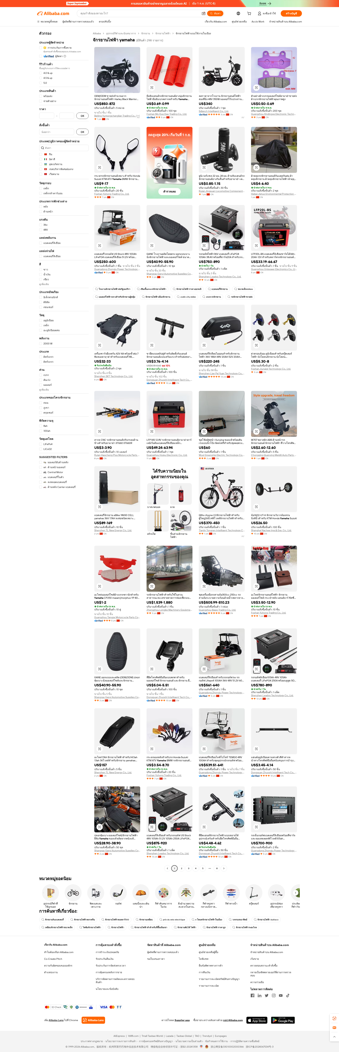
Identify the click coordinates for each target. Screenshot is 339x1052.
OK (82, 115)
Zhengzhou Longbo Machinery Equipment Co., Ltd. (169, 609)
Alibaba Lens (56, 1020)
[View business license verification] (201, 1046)
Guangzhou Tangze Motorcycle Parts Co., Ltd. (117, 617)
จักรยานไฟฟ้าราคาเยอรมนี (188, 289)
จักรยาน (145, 33)
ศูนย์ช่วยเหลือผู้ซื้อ (208, 952)
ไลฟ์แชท (203, 958)
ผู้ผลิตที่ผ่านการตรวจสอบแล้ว (163, 952)
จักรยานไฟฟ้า (162, 33)
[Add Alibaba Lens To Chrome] (93, 1020)
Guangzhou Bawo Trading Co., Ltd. (217, 609)
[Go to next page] (224, 868)
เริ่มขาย (254, 958)
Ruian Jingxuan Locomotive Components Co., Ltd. (222, 191)
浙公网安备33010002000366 (227, 1046)
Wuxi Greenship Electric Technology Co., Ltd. (222, 455)
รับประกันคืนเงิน (105, 958)
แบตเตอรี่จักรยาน (220, 289)
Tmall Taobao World (152, 1036)
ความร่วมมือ (257, 982)
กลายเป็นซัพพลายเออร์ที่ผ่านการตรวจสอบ (270, 974)
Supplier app (182, 1020)
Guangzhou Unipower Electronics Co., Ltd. (274, 269)
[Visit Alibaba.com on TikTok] (288, 995)
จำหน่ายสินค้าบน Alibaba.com (266, 952)
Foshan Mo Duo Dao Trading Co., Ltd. (167, 114)
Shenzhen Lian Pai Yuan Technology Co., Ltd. (222, 373)
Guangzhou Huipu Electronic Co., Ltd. (167, 455)
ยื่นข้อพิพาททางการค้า (211, 965)
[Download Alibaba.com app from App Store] (256, 1020)
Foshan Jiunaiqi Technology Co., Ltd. (271, 368)
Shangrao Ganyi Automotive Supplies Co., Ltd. (169, 273)
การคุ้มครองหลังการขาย (109, 972)
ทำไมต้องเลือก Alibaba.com (58, 952)
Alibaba (97, 33)
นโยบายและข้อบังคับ (107, 988)
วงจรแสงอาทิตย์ (239, 919)
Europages (221, 1036)
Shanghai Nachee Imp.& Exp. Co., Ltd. (271, 530)
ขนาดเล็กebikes (245, 289)
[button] (203, 13)
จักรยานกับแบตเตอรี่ (54, 919)
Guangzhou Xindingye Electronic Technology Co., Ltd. (274, 114)
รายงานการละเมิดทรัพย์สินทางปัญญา (219, 979)
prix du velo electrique (174, 919)
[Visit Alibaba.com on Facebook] (252, 995)
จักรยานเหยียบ (146, 919)
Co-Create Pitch (53, 958)
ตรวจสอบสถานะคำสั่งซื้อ (263, 965)
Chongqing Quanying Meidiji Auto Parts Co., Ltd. (274, 455)
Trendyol (207, 1036)
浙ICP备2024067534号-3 (259, 1046)
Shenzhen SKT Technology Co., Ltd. (113, 376)
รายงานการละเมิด (209, 985)
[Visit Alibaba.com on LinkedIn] (259, 995)
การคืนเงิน (204, 972)
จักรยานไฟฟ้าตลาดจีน (84, 919)
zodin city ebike (188, 297)
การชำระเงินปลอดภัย (107, 952)
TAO (197, 1036)
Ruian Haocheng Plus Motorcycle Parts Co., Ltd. (117, 455)
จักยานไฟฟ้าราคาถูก (216, 927)
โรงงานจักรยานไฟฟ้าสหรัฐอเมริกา (114, 289)
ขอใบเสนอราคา (156, 958)
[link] (334, 1018)
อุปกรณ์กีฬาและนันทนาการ (121, 33)
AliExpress (119, 1036)
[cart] (249, 14)
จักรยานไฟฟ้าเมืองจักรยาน (157, 297)
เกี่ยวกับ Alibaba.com (55, 944)
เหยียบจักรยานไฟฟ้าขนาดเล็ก (59, 927)
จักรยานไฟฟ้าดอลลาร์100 (117, 919)
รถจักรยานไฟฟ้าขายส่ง (241, 297)
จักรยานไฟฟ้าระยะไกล (246, 927)
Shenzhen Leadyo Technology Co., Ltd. (220, 276)
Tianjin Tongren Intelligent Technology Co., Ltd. (222, 530)
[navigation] (64, 451)
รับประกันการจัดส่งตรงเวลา (111, 965)
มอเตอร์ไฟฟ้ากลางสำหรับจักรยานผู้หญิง (117, 297)
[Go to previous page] (167, 868)
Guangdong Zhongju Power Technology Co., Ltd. (117, 269)
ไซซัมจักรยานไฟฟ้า (92, 927)
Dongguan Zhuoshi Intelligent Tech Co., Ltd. (169, 379)
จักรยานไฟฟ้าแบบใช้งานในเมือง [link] (193, 33)
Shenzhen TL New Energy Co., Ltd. (113, 530)
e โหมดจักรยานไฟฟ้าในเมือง (208, 919)
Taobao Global (184, 1036)
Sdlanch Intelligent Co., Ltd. (214, 111)
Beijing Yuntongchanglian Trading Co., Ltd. (117, 115)
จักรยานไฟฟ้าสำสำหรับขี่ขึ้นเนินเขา (150, 927)
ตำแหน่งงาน (51, 972)
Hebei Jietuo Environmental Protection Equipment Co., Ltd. (274, 193)
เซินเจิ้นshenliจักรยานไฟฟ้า (153, 289)
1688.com (133, 1036)
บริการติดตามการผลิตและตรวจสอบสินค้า (115, 981)
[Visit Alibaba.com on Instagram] (274, 995)
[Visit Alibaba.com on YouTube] (281, 995)
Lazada (169, 1036)
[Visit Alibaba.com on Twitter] (266, 995)
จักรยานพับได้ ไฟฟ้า (186, 927)
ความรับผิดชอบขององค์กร (58, 965)
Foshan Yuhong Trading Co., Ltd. (111, 193)
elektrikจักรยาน (213, 297)
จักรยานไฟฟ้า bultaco (267, 919)
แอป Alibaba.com (233, 1020)
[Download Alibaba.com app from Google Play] (283, 1020)
